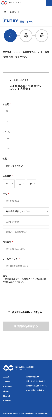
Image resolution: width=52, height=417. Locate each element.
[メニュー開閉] (49, 3)
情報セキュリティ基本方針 (35, 381)
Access (6, 382)
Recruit (6, 396)
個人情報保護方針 (32, 377)
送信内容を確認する (26, 326)
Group (6, 391)
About (6, 377)
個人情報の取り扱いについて (36, 386)
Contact (7, 401)
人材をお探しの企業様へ (35, 390)
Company (7, 386)
